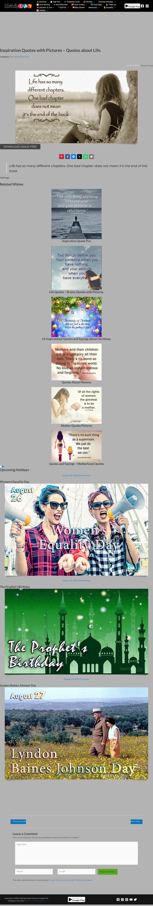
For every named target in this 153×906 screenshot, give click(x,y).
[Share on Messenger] (73, 156)
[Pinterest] (126, 899)
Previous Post (18, 821)
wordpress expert (38, 901)
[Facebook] (142, 6)
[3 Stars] (133, 65)
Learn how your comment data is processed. (71, 880)
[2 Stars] (130, 65)
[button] (93, 1)
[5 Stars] (138, 65)
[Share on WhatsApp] (85, 156)
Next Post (136, 821)
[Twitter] (135, 899)
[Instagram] (147, 6)
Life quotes (15, 57)
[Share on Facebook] (67, 156)
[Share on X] (79, 156)
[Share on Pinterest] (61, 156)
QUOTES (25, 57)
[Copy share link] (91, 156)
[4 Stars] (136, 65)
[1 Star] (128, 65)
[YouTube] (131, 899)
